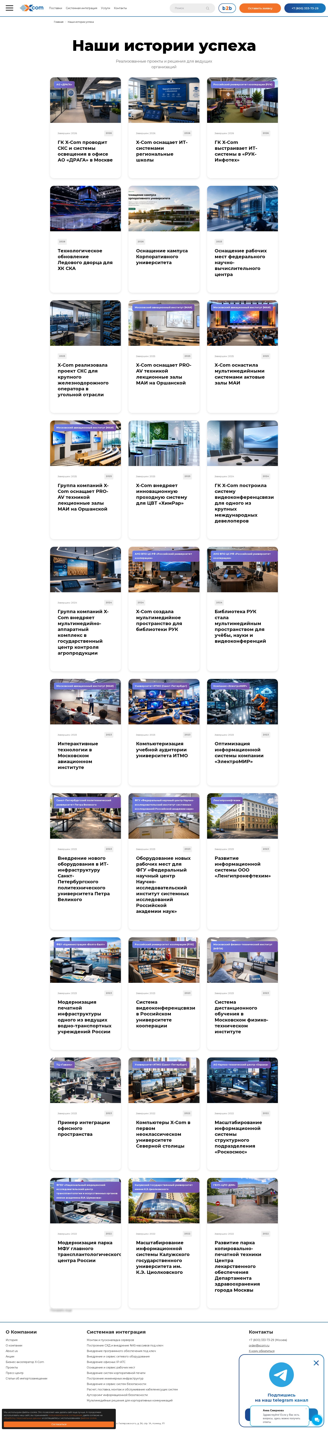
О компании (14, 1345)
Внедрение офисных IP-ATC (106, 1362)
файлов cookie (88, 1418)
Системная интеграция (81, 8)
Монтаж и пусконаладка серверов (110, 1340)
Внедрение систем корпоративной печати (116, 1373)
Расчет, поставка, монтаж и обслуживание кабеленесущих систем (132, 1389)
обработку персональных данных (23, 1418)
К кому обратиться (261, 1351)
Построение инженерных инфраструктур (115, 1378)
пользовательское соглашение (65, 1415)
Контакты (120, 8)
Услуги (105, 8)
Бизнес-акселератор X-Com (25, 1362)
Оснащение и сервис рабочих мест (111, 1367)
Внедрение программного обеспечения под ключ (121, 1351)
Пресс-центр (15, 1373)
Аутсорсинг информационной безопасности (117, 1395)
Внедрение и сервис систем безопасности (116, 1384)
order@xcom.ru (259, 1345)
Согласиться (58, 1424)
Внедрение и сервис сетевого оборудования (118, 1356)
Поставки (55, 8)
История (11, 1340)
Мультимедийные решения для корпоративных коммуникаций (130, 1400)
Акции (10, 1356)
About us (12, 1351)
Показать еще (61, 1310)
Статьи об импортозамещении (26, 1378)
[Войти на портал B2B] (227, 8)
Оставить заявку (260, 8)
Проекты (12, 1367)
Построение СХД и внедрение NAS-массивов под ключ (125, 1345)
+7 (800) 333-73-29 (305, 8)
